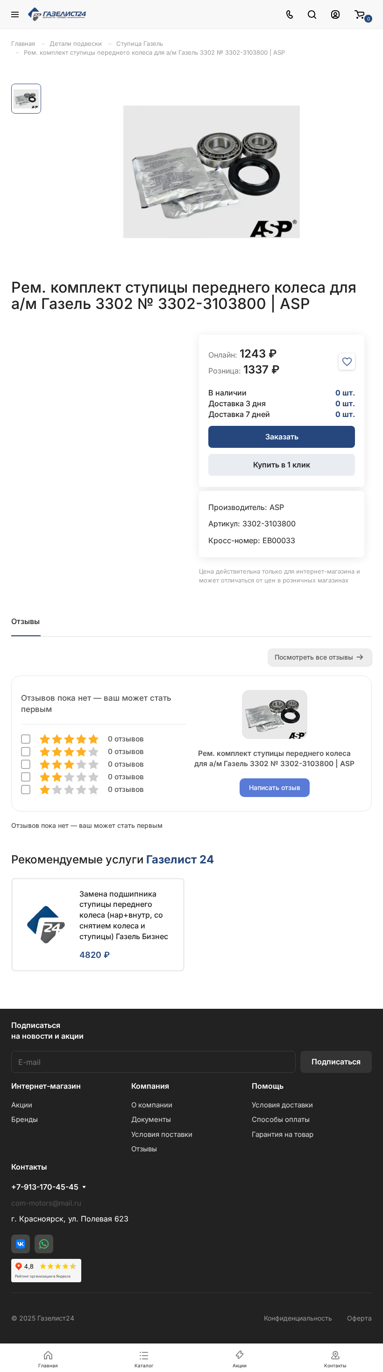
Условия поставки (161, 1134)
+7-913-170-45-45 (44, 1187)
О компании (151, 1104)
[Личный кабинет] (335, 14)
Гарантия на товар (282, 1134)
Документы (151, 1119)
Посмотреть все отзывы (314, 657)
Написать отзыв (274, 787)
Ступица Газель (139, 43)
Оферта (359, 1318)
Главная (23, 43)
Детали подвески (76, 43)
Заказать (281, 436)
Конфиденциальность (298, 1318)
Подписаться (336, 1061)
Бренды (24, 1119)
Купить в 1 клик (281, 464)
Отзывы (25, 621)
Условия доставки (282, 1104)
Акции (21, 1104)
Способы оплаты (281, 1119)
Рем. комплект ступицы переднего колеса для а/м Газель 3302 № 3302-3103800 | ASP (154, 52)
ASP (277, 507)
